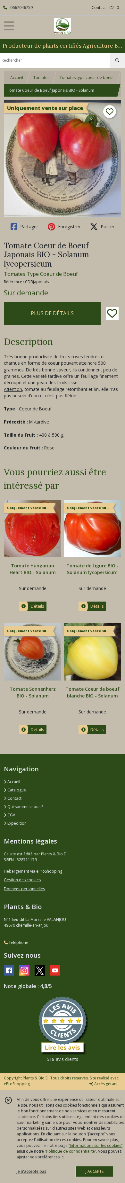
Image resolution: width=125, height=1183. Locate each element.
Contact (99, 7)
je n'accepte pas (31, 1171)
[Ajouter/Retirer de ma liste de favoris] (112, 313)
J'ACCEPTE (95, 1171)
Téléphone (18, 942)
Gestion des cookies (22, 880)
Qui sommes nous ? (24, 806)
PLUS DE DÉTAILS (52, 313)
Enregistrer (68, 226)
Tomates (41, 77)
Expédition (16, 823)
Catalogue (16, 790)
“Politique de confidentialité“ (70, 1151)
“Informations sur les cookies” (95, 1145)
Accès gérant (105, 1083)
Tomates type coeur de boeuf (87, 77)
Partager (28, 226)
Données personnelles (24, 888)
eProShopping (17, 1083)
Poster (106, 226)
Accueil (16, 77)
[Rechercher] (117, 60)
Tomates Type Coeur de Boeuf (41, 273)
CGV (10, 815)
